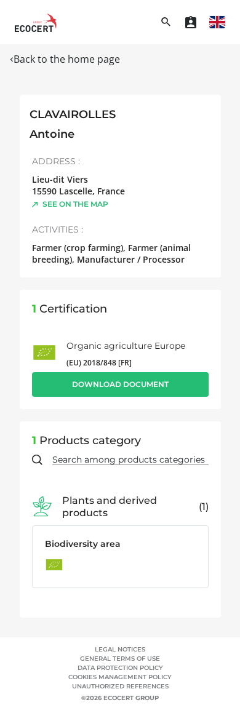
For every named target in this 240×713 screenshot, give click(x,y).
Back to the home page (67, 59)
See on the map (75, 204)
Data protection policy (120, 668)
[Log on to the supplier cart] (191, 22)
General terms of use (120, 659)
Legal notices (120, 649)
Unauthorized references (120, 686)
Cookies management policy (120, 677)
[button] (217, 22)
